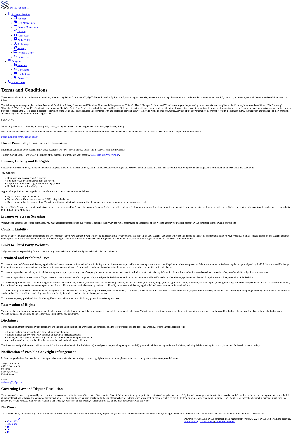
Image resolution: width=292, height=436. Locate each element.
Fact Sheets (21, 35)
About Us (20, 65)
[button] (19, 418)
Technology (21, 44)
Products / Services (18, 14)
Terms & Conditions (225, 421)
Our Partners (21, 74)
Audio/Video (21, 40)
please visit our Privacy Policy (104, 155)
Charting (19, 31)
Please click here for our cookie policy (19, 136)
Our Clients (21, 69)
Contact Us (20, 57)
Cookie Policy (207, 421)
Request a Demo (23, 52)
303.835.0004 (16, 82)
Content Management (25, 27)
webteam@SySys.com (12, 382)
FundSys (19, 18)
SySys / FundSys (17, 7)
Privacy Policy (191, 421)
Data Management (24, 23)
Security (19, 48)
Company (14, 61)
